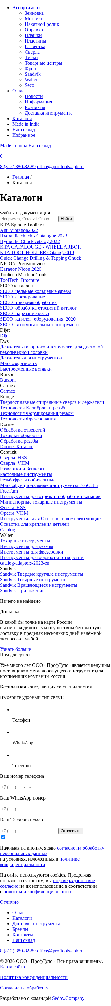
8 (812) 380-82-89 (18, 166)
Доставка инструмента (48, 113)
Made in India (25, 124)
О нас (18, 90)
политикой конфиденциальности (38, 891)
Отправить (70, 831)
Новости (34, 96)
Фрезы (32, 68)
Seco (29, 85)
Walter (31, 79)
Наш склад (23, 129)
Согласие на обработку (24, 987)
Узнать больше (15, 649)
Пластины (35, 40)
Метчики (34, 18)
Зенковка (34, 13)
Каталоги (22, 118)
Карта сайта (12, 966)
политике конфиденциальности (40, 861)
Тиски (31, 57)
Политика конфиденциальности (34, 977)
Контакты (35, 107)
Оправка (34, 29)
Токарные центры (43, 63)
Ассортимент (26, 7)
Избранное (23, 135)
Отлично (9, 902)
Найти (66, 219)
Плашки (33, 35)
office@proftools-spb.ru (60, 166)
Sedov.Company (68, 998)
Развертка (35, 46)
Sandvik (33, 74)
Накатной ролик (42, 24)
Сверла (32, 52)
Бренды (20, 929)
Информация (38, 101)
